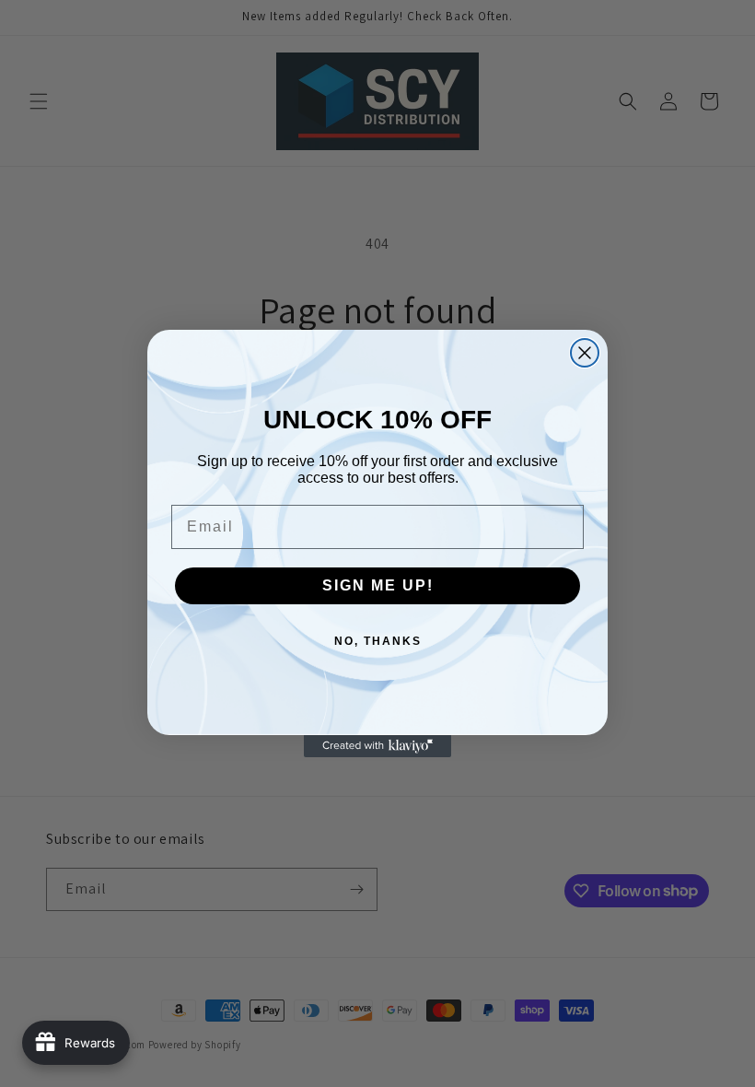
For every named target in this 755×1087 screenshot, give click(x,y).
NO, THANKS (378, 641)
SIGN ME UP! (378, 585)
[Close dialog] (584, 353)
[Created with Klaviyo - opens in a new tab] (377, 746)
